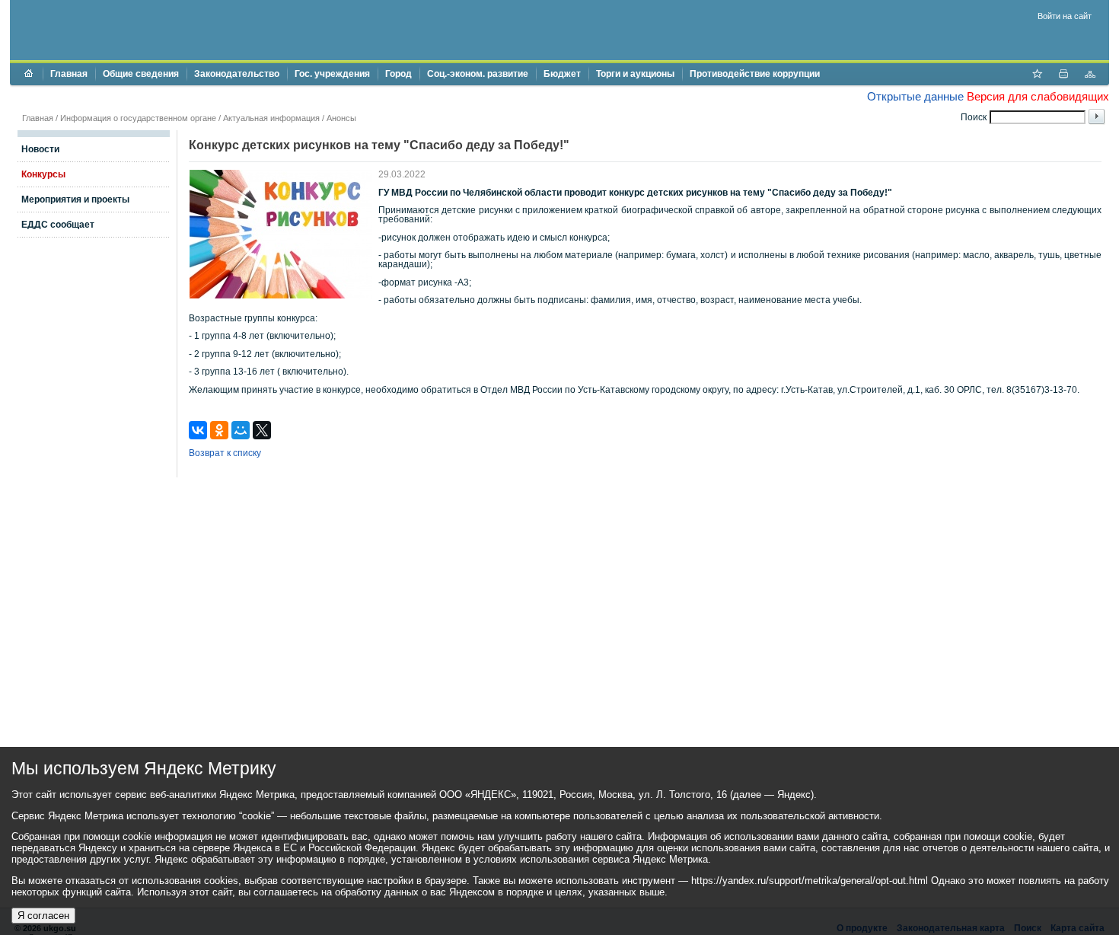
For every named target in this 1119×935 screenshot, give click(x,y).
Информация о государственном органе (138, 118)
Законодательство (236, 74)
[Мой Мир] (240, 430)
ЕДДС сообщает (57, 224)
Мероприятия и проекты (75, 199)
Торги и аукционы (635, 74)
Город (398, 74)
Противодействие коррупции (755, 74)
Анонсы (341, 118)
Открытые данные (915, 96)
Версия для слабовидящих (1038, 96)
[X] (262, 430)
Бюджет (562, 74)
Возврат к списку (225, 453)
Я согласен (43, 915)
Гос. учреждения (332, 74)
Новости (40, 149)
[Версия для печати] (1063, 75)
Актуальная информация (271, 118)
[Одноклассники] (219, 430)
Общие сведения (141, 74)
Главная (69, 74)
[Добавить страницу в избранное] (1036, 75)
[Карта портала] (1090, 75)
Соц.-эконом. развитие (477, 74)
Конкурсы (43, 174)
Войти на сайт (1065, 16)
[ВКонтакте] (198, 430)
